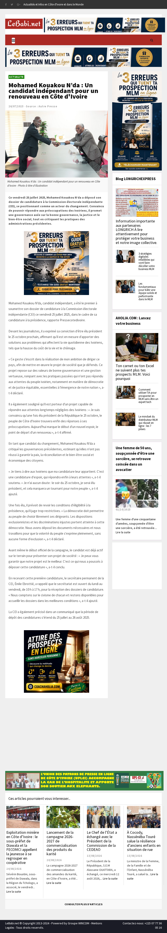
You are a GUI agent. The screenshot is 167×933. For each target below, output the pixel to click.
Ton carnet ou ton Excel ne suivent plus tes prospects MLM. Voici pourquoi (135, 372)
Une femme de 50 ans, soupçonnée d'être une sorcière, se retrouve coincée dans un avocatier (135, 459)
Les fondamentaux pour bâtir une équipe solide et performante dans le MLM (148, 291)
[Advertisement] (56, 737)
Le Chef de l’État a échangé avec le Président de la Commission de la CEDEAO (102, 841)
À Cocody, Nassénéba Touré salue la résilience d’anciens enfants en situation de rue (143, 841)
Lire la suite (13, 891)
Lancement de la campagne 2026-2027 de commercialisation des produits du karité (62, 843)
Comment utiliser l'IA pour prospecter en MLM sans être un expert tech (148, 396)
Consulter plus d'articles (84, 904)
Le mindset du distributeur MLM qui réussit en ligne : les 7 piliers (148, 423)
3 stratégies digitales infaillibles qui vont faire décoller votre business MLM (147, 261)
